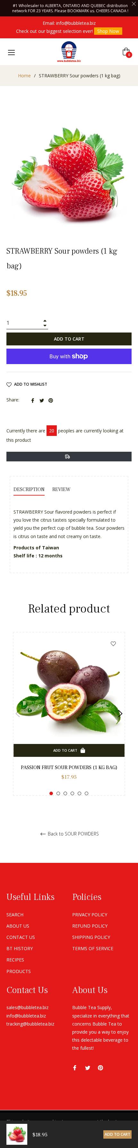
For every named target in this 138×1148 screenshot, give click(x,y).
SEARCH (14, 915)
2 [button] (58, 793)
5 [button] (79, 793)
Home (24, 75)
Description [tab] (29, 489)
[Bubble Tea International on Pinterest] (100, 1067)
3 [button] (65, 793)
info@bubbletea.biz (76, 23)
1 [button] (51, 793)
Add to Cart (117, 1134)
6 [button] (86, 793)
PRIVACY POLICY (89, 915)
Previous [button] (17, 713)
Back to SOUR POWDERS (73, 834)
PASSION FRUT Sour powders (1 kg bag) (69, 767)
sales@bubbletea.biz (27, 1007)
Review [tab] (62, 489)
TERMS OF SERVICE (92, 948)
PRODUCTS (18, 971)
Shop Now (108, 31)
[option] (69, 714)
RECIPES (15, 960)
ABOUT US (17, 926)
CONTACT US (20, 937)
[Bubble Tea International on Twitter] (87, 1067)
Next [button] (120, 713)
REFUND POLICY (90, 926)
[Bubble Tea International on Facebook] (74, 1067)
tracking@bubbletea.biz (30, 1024)
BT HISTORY (19, 948)
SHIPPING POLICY (91, 937)
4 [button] (72, 793)
